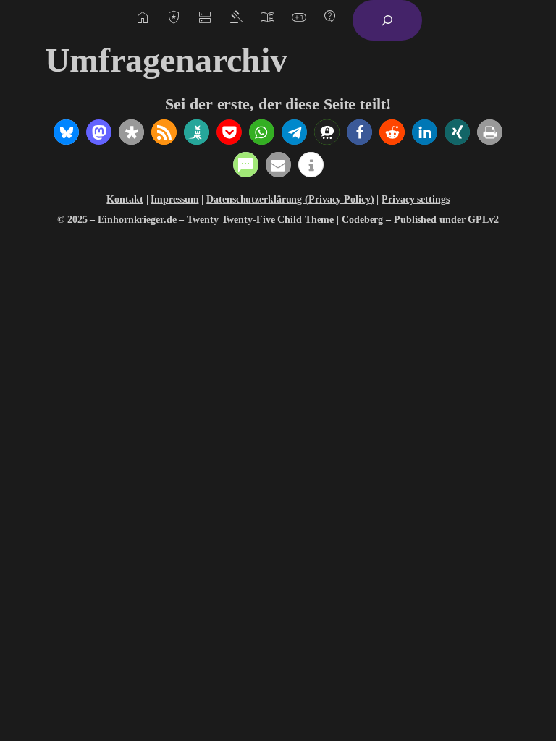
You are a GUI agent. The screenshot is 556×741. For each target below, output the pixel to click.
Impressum (174, 199)
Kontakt (124, 199)
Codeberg (362, 219)
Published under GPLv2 (446, 219)
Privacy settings (415, 199)
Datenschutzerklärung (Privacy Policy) (290, 199)
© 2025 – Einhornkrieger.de (116, 219)
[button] (66, 132)
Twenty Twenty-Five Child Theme (260, 219)
